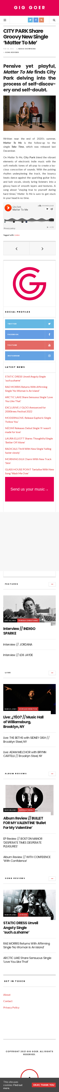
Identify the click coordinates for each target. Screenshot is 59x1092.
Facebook (13, 334)
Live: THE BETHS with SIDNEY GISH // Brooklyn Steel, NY (26, 740)
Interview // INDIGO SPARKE (19, 631)
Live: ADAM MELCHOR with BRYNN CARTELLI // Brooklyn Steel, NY (24, 754)
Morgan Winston (28, 709)
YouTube (12, 345)
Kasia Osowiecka (27, 49)
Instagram (14, 356)
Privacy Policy (11, 1007)
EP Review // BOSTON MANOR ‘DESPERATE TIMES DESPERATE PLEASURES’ (22, 842)
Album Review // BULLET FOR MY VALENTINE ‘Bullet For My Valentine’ (24, 823)
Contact (7, 1001)
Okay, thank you (43, 1085)
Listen (17, 235)
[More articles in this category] (52, 584)
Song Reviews (12, 52)
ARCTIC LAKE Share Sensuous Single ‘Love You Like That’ (27, 960)
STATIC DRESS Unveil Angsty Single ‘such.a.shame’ (20, 927)
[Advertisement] (29, 541)
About (6, 994)
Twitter (12, 324)
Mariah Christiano (28, 620)
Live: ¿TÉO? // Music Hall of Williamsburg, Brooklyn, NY (23, 722)
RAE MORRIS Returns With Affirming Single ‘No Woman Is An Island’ (26, 945)
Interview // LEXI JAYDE (18, 655)
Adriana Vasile (26, 810)
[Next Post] (43, 248)
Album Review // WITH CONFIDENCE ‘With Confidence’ (27, 859)
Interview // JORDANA (17, 644)
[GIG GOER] (29, 7)
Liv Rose (23, 915)
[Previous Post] (16, 248)
